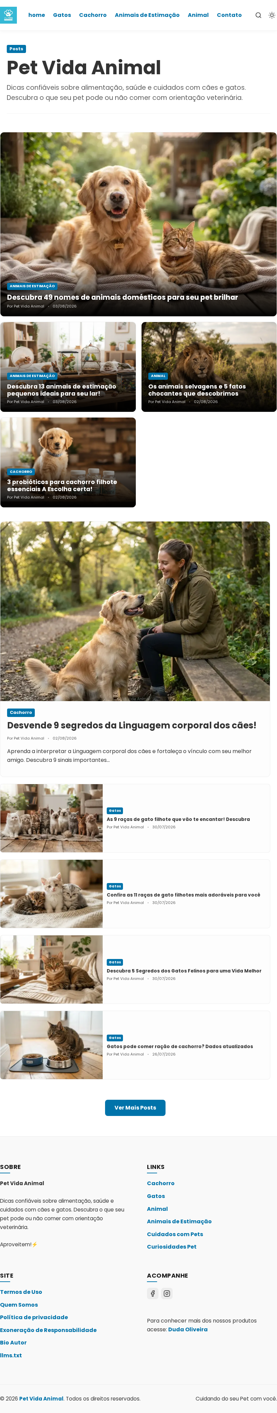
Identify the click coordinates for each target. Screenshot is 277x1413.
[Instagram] (167, 1293)
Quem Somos (19, 1305)
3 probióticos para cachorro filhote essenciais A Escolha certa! (62, 485)
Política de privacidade (34, 1317)
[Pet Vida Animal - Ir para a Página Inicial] (8, 15)
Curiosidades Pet (172, 1247)
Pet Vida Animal (41, 1398)
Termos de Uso (21, 1292)
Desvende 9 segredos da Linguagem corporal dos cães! (131, 725)
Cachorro (93, 15)
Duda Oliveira (188, 1329)
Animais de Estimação (147, 15)
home (36, 15)
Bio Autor (13, 1343)
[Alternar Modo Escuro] (272, 15)
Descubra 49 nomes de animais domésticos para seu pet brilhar (122, 297)
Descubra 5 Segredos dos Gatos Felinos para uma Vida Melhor (184, 971)
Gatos (62, 15)
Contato (229, 15)
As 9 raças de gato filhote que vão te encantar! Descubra (178, 819)
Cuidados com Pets (175, 1234)
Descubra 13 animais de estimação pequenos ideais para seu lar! (61, 390)
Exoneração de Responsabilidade (48, 1330)
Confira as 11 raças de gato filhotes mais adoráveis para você (183, 895)
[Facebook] (152, 1293)
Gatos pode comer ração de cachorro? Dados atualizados (180, 1046)
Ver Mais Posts (135, 1108)
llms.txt (11, 1355)
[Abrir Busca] (258, 15)
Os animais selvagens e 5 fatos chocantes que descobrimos (197, 390)
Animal (198, 15)
